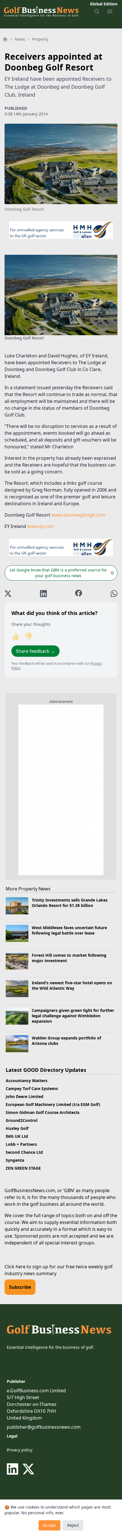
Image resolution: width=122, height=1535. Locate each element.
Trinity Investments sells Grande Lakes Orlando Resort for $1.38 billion (70, 902)
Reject (73, 1525)
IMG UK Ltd (17, 1136)
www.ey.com (40, 526)
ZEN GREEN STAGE (23, 1168)
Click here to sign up (26, 1266)
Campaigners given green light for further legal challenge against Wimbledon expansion (73, 1016)
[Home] (5, 39)
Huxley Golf (17, 1128)
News (20, 39)
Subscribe (20, 1287)
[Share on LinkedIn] (43, 593)
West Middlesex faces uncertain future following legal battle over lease (69, 930)
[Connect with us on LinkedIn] (13, 1469)
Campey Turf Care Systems (32, 1088)
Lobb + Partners (21, 1144)
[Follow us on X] (28, 1469)
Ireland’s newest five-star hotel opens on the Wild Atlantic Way (72, 985)
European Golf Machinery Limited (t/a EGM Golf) (53, 1104)
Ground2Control (21, 1120)
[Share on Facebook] (78, 593)
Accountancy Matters (26, 1080)
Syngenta (15, 1160)
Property (40, 39)
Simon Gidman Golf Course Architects (42, 1112)
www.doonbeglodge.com (78, 515)
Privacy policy (19, 1450)
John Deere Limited (24, 1096)
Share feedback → (35, 651)
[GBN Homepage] (41, 11)
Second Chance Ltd (24, 1152)
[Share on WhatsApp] (114, 593)
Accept (49, 1525)
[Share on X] (8, 593)
